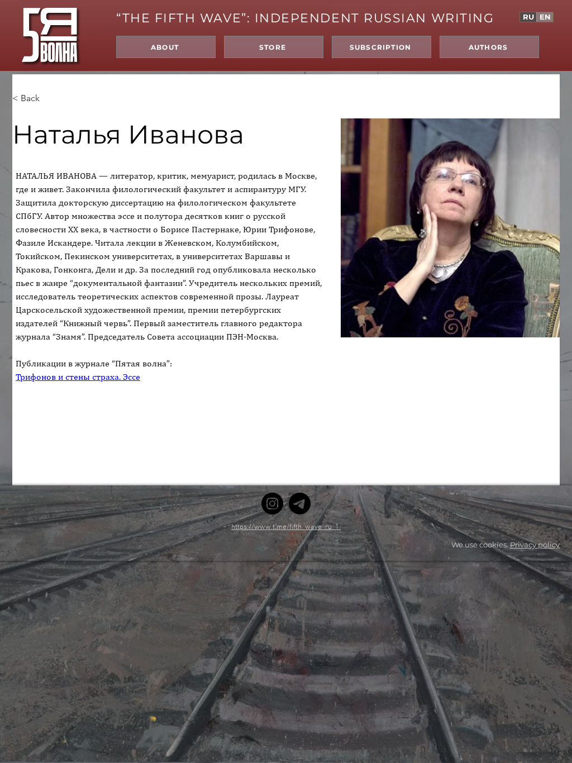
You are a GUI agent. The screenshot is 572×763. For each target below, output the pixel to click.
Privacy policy (535, 544)
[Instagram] (272, 503)
